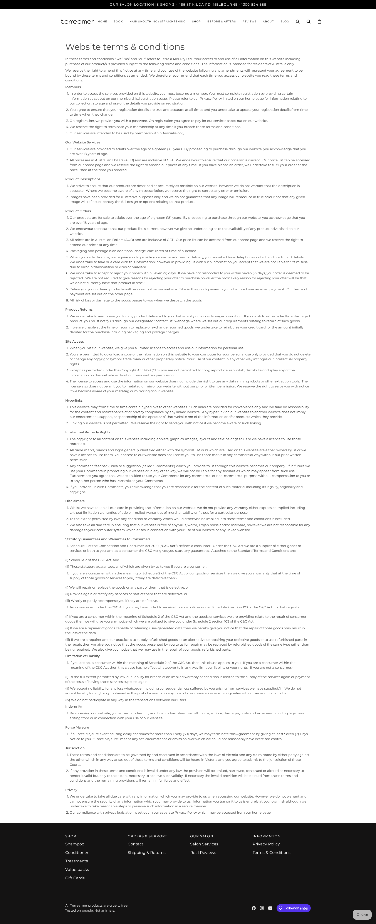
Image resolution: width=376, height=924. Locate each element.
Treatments (76, 861)
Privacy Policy (266, 844)
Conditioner (76, 852)
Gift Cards (75, 878)
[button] (157, 22)
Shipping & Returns (147, 852)
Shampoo (74, 844)
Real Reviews (203, 852)
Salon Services (204, 844)
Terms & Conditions (271, 852)
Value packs (77, 869)
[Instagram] (262, 908)
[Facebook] (254, 908)
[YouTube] (270, 908)
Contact (135, 844)
